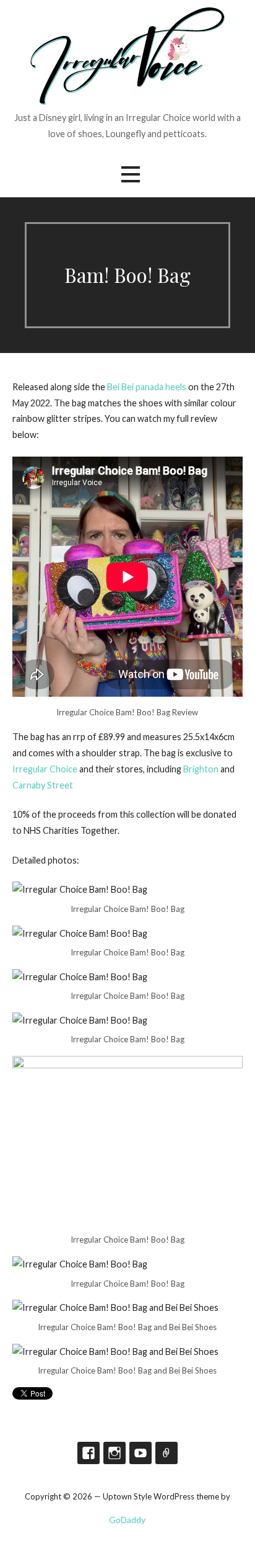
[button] (130, 174)
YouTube (140, 1453)
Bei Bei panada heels (146, 387)
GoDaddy (127, 1519)
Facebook (88, 1453)
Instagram (114, 1453)
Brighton (200, 769)
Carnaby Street (42, 785)
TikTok (166, 1453)
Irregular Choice (44, 769)
